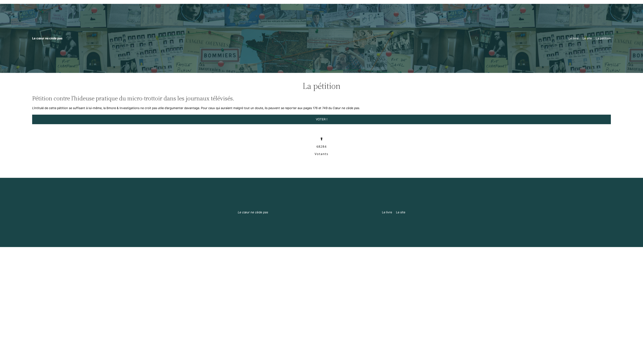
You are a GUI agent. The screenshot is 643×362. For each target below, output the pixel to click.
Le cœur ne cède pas (47, 38)
